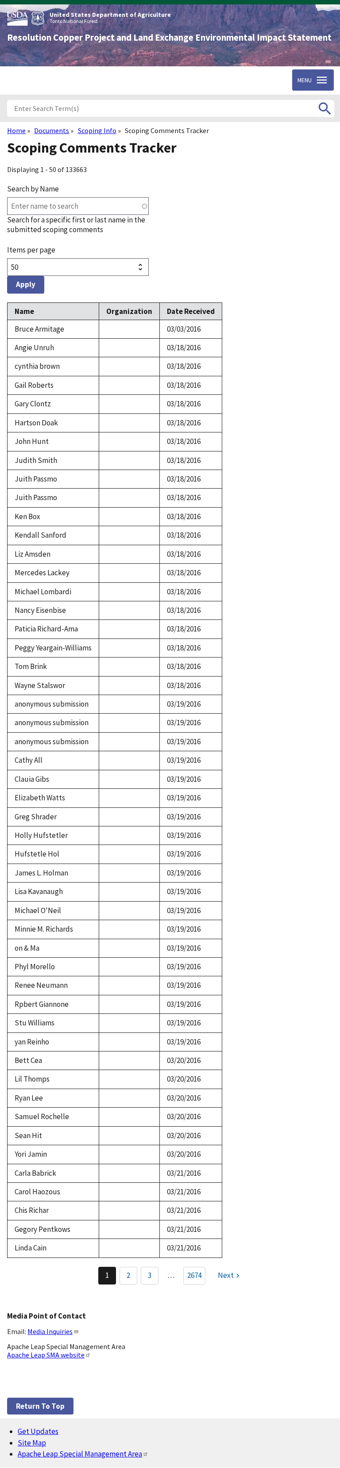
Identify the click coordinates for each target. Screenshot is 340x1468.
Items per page (31, 250)
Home (16, 130)
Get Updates (38, 1431)
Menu (305, 80)
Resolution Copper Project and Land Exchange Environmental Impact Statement (169, 37)
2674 (194, 1275)
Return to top (40, 1406)
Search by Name (33, 189)
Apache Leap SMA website (46, 1354)
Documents (51, 130)
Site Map (32, 1443)
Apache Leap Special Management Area (80, 1454)
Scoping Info (97, 130)
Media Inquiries (50, 1331)
